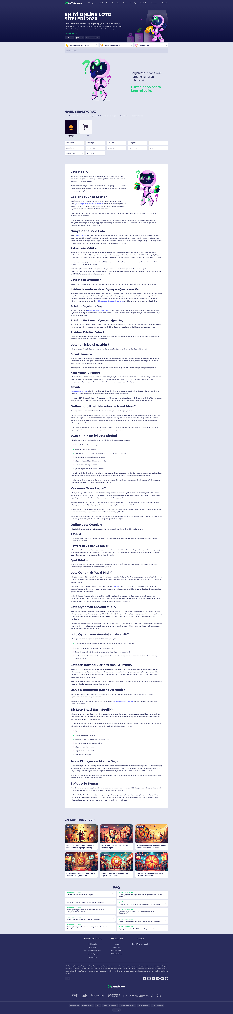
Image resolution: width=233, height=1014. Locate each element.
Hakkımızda (92, 944)
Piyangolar (92, 3)
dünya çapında (81, 235)
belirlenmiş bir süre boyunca (124, 701)
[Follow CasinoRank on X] (153, 978)
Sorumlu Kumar (116, 951)
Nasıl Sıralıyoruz (92, 954)
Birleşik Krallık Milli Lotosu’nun (98, 310)
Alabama (116, 586)
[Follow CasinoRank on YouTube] (158, 978)
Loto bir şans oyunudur (79, 391)
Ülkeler (125, 3)
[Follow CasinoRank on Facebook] (144, 978)
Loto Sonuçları (104, 3)
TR (66, 978)
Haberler (165, 3)
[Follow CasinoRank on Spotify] (162, 978)
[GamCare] (97, 995)
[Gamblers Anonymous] (85, 995)
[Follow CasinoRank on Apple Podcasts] (166, 978)
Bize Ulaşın (92, 947)
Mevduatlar (116, 3)
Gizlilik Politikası (116, 954)
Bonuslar (117, 944)
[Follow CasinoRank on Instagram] (149, 978)
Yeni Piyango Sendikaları (139, 3)
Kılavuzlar (154, 3)
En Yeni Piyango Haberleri (141, 944)
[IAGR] (75, 995)
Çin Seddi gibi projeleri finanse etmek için (89, 204)
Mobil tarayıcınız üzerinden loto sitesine (110, 301)
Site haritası (92, 957)
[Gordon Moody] (114, 995)
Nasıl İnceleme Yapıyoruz (92, 951)
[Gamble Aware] (138, 995)
